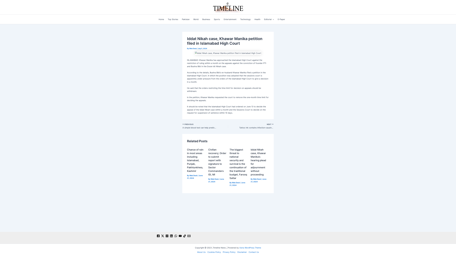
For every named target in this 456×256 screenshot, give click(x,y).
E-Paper (281, 19)
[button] (273, 19)
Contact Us (254, 252)
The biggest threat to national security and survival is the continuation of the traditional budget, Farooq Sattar (238, 164)
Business (206, 19)
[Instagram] (167, 235)
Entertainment (230, 19)
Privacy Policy (229, 252)
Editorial (268, 19)
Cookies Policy (214, 252)
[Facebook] (158, 235)
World (196, 19)
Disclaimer (242, 252)
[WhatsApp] (175, 235)
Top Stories (173, 19)
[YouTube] (180, 235)
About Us (201, 252)
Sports (217, 19)
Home (161, 19)
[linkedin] (171, 235)
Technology (245, 19)
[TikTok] (184, 235)
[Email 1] (189, 235)
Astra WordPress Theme (250, 248)
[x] (162, 235)
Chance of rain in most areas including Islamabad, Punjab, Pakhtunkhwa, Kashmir (195, 160)
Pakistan (186, 19)
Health (257, 19)
